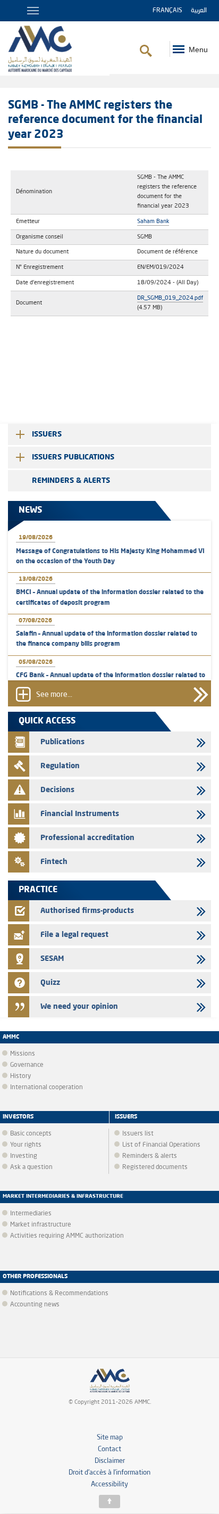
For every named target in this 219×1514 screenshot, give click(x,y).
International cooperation (46, 1087)
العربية (199, 10)
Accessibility (109, 1484)
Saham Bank (153, 221)
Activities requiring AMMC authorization (67, 1236)
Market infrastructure (40, 1225)
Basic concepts (31, 1134)
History (20, 1076)
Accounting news (35, 1305)
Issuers (47, 434)
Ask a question (31, 1167)
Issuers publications (73, 457)
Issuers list (138, 1134)
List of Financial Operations (161, 1145)
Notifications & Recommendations (59, 1293)
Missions (22, 1054)
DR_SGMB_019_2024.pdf (170, 298)
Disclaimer (110, 1461)
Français (167, 10)
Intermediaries (31, 1214)
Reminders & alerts (71, 480)
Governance (27, 1065)
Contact (109, 1449)
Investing (23, 1156)
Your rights (25, 1145)
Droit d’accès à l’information (109, 1472)
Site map (110, 1437)
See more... (54, 695)
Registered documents (155, 1167)
